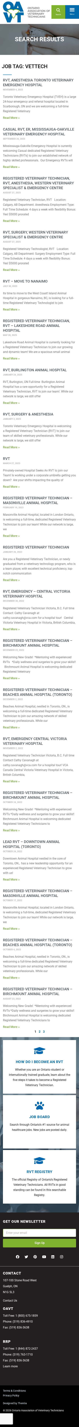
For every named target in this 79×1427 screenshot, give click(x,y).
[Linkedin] (52, 1256)
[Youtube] (43, 1256)
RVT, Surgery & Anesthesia (28, 414)
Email (6, 1226)
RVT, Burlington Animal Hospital (35, 370)
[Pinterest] (35, 1256)
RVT (6, 458)
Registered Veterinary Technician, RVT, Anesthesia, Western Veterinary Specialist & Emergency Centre (38, 183)
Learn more (10, 1366)
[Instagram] (61, 1256)
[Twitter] (26, 1256)
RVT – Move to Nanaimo (25, 281)
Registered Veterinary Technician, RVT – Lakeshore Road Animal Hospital (36, 326)
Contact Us (10, 1300)
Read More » (11, 118)
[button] (72, 9)
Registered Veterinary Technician (36, 547)
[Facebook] (17, 1256)
